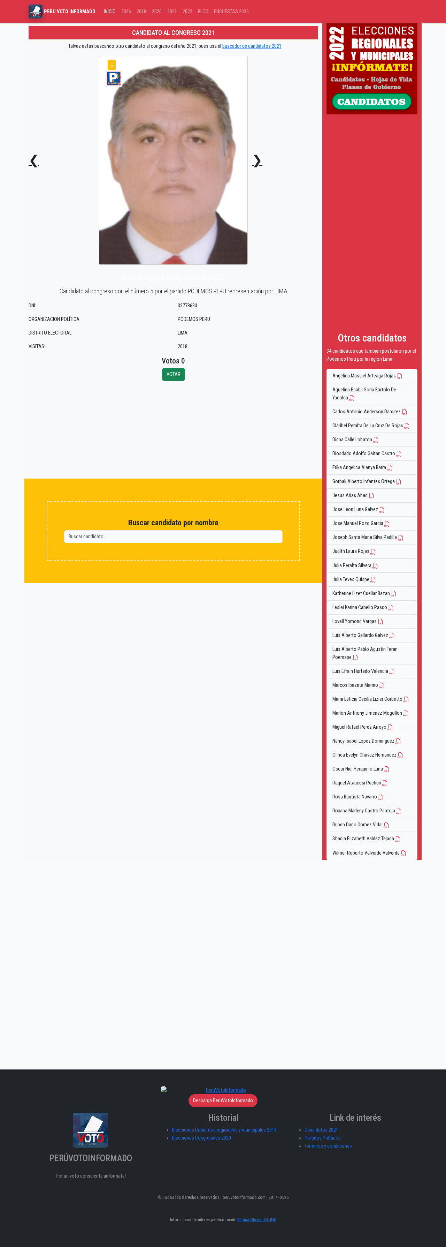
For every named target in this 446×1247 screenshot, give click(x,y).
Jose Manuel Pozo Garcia (358, 523)
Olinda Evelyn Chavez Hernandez (365, 755)
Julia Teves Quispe (351, 580)
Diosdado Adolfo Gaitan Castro (364, 454)
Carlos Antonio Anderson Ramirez (367, 412)
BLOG (203, 12)
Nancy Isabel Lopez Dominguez (363, 741)
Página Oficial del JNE (256, 1219)
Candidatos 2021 (321, 1130)
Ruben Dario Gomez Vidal (358, 825)
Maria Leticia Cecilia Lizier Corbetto (367, 699)
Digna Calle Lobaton (352, 440)
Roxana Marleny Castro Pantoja (364, 811)
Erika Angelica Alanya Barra (359, 468)
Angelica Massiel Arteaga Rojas (364, 376)
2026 (126, 12)
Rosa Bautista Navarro (355, 797)
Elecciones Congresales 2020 (201, 1138)
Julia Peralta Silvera (352, 566)
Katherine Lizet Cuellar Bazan (361, 593)
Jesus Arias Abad (350, 495)
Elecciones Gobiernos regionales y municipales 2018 (224, 1130)
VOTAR (173, 374)
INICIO (110, 12)
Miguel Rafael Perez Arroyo (359, 727)
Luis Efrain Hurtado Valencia (360, 671)
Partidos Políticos (323, 1138)
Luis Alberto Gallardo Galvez (360, 635)
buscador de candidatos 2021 (252, 46)
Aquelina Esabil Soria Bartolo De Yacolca (364, 394)
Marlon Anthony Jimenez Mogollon (367, 713)
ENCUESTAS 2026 (231, 12)
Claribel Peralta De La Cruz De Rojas (368, 426)
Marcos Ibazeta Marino (355, 685)
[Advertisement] (173, 430)
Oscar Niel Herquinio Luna (358, 769)
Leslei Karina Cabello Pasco (360, 607)
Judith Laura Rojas (351, 551)
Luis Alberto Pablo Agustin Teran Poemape (365, 653)
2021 (172, 12)
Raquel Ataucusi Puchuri (357, 783)
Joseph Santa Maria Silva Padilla (365, 537)
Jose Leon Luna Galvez (355, 509)
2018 (141, 12)
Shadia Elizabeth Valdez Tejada (363, 839)
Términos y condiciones (328, 1146)
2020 (157, 12)
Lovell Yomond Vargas (355, 621)
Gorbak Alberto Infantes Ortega (364, 481)
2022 (187, 12)
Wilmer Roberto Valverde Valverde (366, 853)
